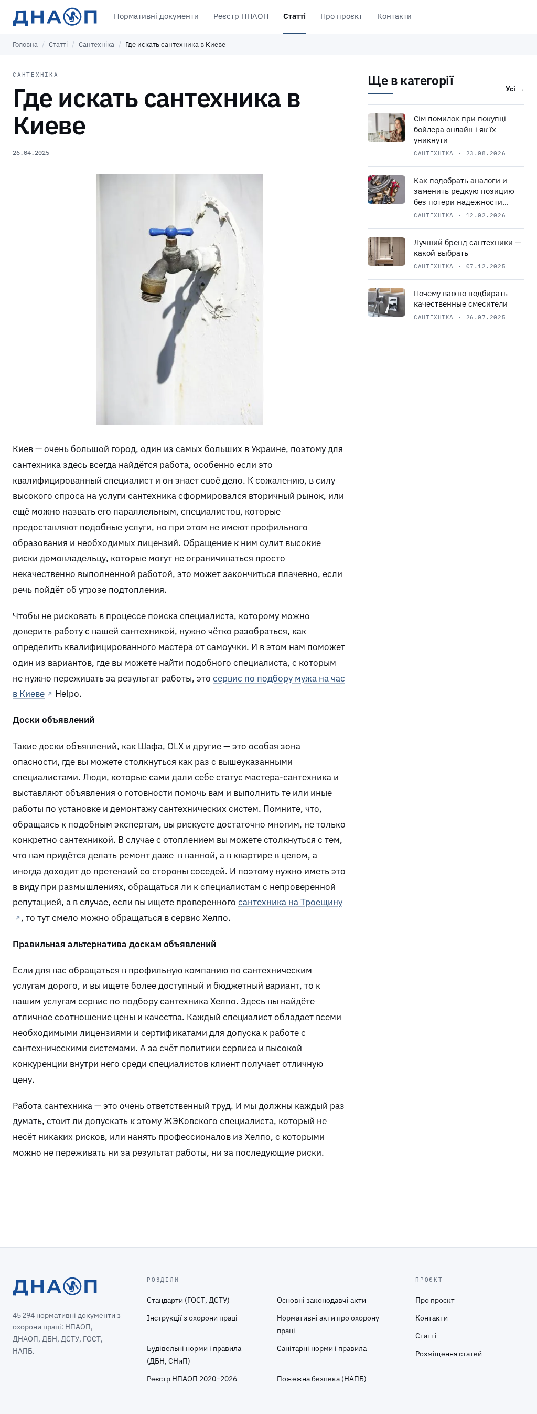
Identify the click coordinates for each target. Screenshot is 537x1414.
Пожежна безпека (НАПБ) (322, 1379)
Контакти (394, 16)
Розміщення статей (448, 1353)
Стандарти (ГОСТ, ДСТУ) (188, 1300)
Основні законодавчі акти (321, 1300)
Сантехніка (96, 44)
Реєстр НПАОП (240, 16)
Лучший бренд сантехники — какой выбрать (467, 247)
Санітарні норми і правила (322, 1348)
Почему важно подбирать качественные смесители (461, 298)
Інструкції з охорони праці (192, 1318)
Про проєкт (341, 16)
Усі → (515, 88)
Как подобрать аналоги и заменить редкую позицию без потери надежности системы (464, 196)
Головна (25, 44)
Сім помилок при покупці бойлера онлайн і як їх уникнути (460, 129)
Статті (294, 16)
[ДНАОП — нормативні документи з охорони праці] (55, 16)
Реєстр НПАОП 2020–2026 (192, 1379)
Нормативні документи (156, 16)
